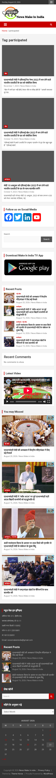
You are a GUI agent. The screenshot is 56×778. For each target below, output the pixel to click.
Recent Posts (14, 289)
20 (28, 745)
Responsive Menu (51, 2)
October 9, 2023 (10, 192)
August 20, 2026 (23, 302)
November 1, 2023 (11, 86)
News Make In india (27, 770)
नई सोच (18, 294)
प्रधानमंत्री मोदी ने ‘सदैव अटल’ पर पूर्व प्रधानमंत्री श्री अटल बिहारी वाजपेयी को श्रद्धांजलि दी (32, 312)
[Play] (7, 401)
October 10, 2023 (11, 139)
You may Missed (13, 411)
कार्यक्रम (7, 179)
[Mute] (44, 401)
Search (7, 234)
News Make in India (28, 86)
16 (50, 740)
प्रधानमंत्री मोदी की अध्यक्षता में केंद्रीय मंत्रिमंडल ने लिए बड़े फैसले (31, 298)
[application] (28, 390)
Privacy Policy (44, 770)
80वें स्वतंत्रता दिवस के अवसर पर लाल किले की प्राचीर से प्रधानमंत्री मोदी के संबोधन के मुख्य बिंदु (33, 327)
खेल (6, 73)
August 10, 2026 (23, 346)
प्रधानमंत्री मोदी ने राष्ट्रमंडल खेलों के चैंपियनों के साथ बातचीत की (31, 341)
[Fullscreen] (48, 401)
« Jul (4, 759)
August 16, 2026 (23, 318)
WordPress (48, 774)
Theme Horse (17, 774)
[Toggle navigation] (5, 25)
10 (6, 740)
